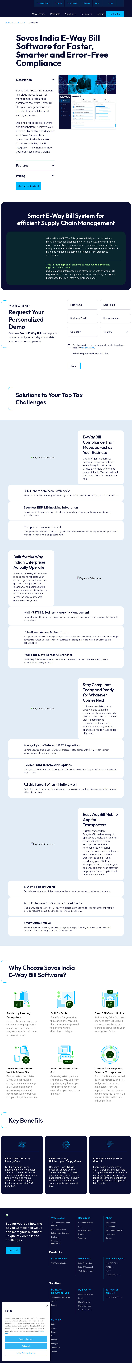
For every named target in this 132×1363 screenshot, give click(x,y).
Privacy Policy (88, 347)
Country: (109, 329)
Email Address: (76, 316)
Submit (74, 366)
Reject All (26, 1346)
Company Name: (76, 329)
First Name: (76, 302)
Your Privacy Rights (26, 1353)
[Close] (47, 1306)
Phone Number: (109, 316)
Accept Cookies (26, 1339)
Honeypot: (76, 343)
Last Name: (109, 302)
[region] (26, 1331)
